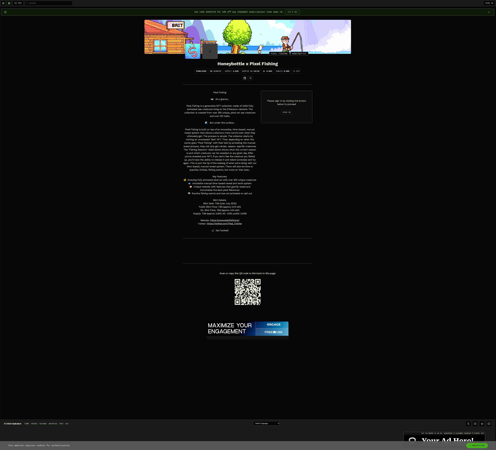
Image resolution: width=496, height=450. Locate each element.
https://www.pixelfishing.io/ (224, 220)
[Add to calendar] (244, 78)
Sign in (489, 3)
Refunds (43, 423)
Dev (66, 423)
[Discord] (475, 423)
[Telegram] (482, 423)
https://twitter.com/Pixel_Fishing (224, 223)
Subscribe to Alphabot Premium (457, 433)
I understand (477, 445)
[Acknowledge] (488, 12)
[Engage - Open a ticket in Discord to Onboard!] (247, 328)
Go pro (17, 3)
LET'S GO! (293, 12)
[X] (250, 78)
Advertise (53, 423)
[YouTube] (488, 423)
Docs (61, 423)
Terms (26, 423)
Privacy (34, 423)
